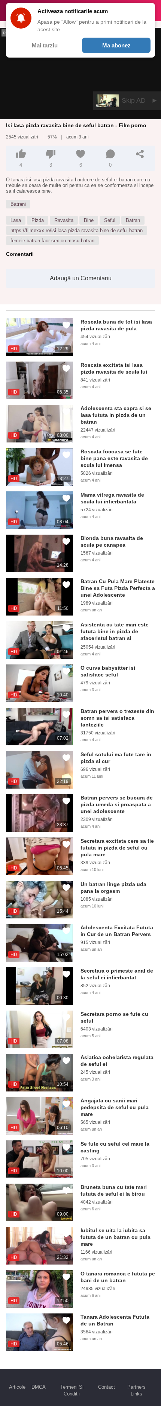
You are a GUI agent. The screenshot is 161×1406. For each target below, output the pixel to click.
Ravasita (63, 220)
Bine (89, 220)
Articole (17, 1387)
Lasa (15, 220)
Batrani (18, 204)
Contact (106, 1387)
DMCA (38, 1387)
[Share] (140, 154)
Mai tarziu (45, 45)
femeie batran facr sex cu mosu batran (52, 240)
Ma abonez (116, 45)
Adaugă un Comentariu (81, 278)
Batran (133, 220)
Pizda (37, 220)
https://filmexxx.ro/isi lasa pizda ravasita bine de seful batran (76, 230)
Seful (109, 220)
